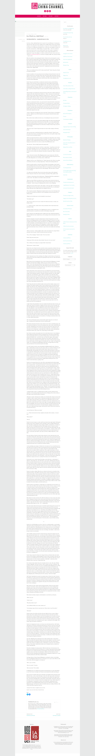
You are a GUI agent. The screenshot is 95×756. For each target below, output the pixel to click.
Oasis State (65, 174)
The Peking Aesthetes (67, 167)
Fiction (28, 34)
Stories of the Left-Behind (67, 160)
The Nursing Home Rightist (67, 119)
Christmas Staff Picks (66, 237)
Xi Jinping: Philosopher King (68, 32)
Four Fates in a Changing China (68, 28)
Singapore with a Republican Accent (69, 198)
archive (71, 253)
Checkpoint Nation (66, 103)
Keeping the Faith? (66, 132)
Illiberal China (65, 45)
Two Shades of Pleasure (67, 208)
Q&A (70, 151)
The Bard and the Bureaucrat (68, 182)
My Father (65, 100)
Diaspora (70, 192)
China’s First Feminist (66, 129)
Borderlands (70, 179)
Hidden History (70, 164)
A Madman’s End (66, 72)
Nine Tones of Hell (66, 211)
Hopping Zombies (66, 214)
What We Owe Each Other (67, 201)
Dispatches (70, 97)
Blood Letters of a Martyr (67, 157)
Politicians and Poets (31, 715)
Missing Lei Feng (66, 65)
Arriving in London (56, 715)
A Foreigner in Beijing (67, 106)
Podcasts (70, 123)
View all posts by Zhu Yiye (40, 708)
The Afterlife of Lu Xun (67, 41)
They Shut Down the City (67, 37)
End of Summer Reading (67, 240)
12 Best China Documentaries (68, 226)
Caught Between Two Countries (68, 185)
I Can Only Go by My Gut (67, 154)
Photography (70, 136)
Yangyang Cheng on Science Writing (69, 126)
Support (57, 16)
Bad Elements (65, 62)
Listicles (70, 218)
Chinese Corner (70, 205)
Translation (33, 34)
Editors (45, 16)
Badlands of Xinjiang (66, 139)
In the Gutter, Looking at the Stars (69, 88)
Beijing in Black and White (67, 147)
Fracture (64, 116)
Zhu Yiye (23, 41)
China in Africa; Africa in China (68, 85)
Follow (50, 16)
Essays (70, 69)
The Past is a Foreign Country (68, 195)
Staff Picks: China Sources (67, 56)
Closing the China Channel (67, 53)
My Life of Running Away (67, 113)
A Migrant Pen (65, 75)
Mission (39, 16)
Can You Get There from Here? (68, 188)
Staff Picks (70, 234)
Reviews (70, 82)
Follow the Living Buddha (67, 59)
